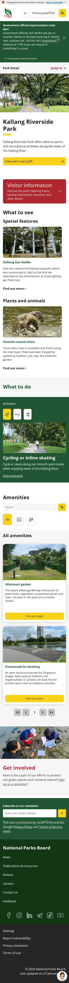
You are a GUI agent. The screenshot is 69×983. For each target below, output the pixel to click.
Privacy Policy (23, 827)
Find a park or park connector (22, 58)
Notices (8, 875)
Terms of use (12, 953)
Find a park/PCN (43, 13)
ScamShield (49, 40)
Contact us (10, 892)
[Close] (64, 38)
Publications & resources (20, 866)
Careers (8, 884)
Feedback (9, 901)
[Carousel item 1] (34, 109)
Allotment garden (18, 584)
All (7, 519)
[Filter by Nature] (30, 519)
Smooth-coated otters (19, 342)
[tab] (7, 414)
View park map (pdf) (18, 161)
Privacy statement (15, 946)
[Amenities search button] (62, 507)
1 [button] (34, 712)
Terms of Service (50, 827)
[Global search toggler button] (62, 13)
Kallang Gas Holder (17, 262)
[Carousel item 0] (29, 109)
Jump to (56, 68)
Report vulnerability (16, 938)
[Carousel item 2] (40, 109)
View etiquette (13, 476)
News (6, 857)
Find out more (34, 616)
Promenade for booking (22, 667)
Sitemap (8, 931)
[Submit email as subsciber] (62, 813)
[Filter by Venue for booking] (19, 519)
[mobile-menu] (25, 13)
